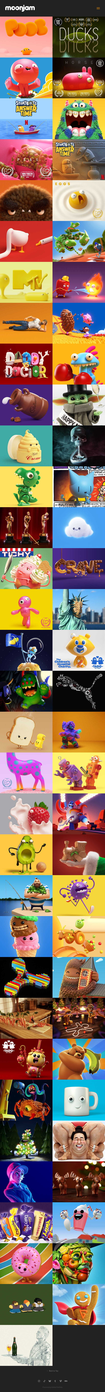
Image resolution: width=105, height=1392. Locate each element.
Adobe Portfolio (56, 1387)
